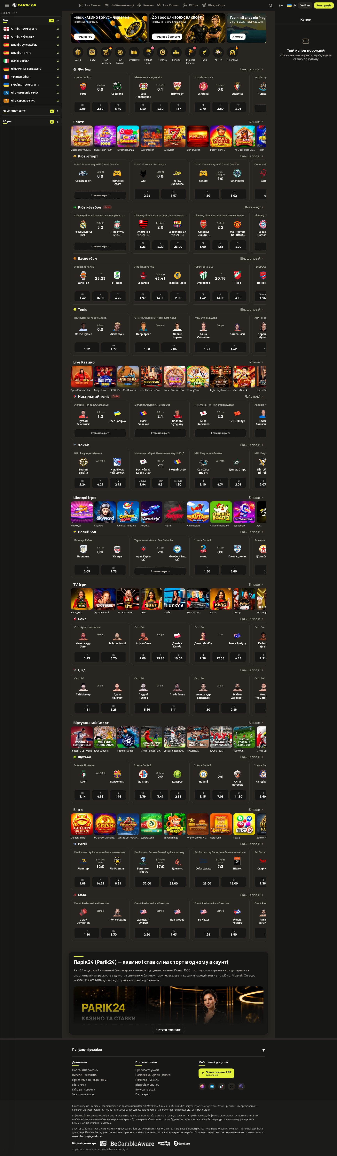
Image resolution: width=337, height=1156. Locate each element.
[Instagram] (202, 1086)
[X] (231, 1086)
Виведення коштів (84, 1074)
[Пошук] (271, 5)
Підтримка (79, 1084)
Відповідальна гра (147, 1084)
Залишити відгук (83, 1094)
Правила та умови (147, 1070)
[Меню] (7, 5)
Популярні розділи (87, 1049)
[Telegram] (212, 1086)
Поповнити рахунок (85, 1070)
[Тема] (280, 5)
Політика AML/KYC (147, 1079)
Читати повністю (168, 1029)
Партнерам (142, 1094)
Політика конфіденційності (153, 1074)
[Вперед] (261, 24)
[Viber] (241, 1086)
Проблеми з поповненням (89, 1079)
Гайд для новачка (83, 1089)
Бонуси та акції (145, 1089)
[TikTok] (221, 1086)
